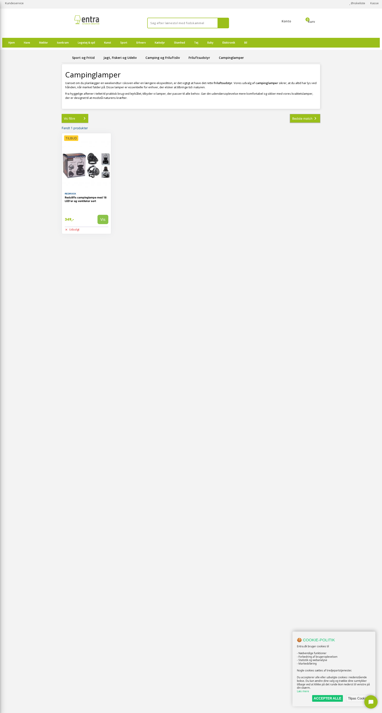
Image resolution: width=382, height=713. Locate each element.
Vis (102, 219)
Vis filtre (69, 118)
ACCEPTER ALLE (327, 698)
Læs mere (303, 691)
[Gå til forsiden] (66, 57)
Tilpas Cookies (358, 698)
